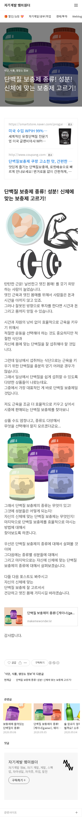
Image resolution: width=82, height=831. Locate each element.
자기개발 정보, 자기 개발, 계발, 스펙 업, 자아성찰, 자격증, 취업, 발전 (30, 769)
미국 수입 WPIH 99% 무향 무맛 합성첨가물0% (28, 130)
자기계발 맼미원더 (17, 5)
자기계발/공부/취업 (40, 16)
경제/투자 (61, 16)
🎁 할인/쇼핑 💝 (14, 16)
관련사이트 (10, 812)
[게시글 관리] (25, 663)
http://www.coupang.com (27, 154)
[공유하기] (20, 663)
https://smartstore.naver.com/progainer (37, 124)
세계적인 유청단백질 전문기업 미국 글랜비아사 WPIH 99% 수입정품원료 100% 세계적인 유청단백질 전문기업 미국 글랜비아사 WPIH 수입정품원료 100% (28, 138)
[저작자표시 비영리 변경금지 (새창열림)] (54, 662)
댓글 (6, 743)
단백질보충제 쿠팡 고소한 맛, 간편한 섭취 (40, 161)
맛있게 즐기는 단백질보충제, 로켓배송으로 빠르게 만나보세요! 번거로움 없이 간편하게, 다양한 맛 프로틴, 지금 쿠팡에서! (41, 169)
